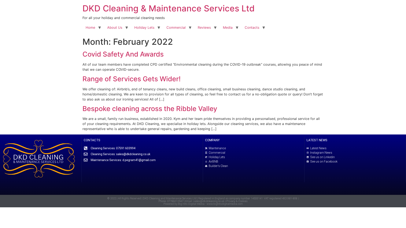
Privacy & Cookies (237, 201)
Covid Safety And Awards (123, 54)
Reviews (204, 27)
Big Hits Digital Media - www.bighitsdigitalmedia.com (210, 203)
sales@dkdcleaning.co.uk (208, 201)
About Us (114, 27)
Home (90, 27)
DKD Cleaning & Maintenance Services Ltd (168, 8)
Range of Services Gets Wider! (131, 79)
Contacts (252, 27)
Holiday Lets (144, 27)
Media (228, 27)
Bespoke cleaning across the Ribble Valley (149, 108)
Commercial (176, 27)
